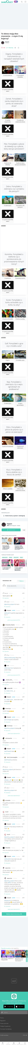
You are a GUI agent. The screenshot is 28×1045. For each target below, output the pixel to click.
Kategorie (14, 1044)
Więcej (25, 1044)
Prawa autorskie (4, 1023)
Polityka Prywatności (5, 1026)
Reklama (6, 1012)
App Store (20, 1006)
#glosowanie (4, 557)
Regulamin (3, 1020)
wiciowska (7, 800)
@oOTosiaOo (7, 751)
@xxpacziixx (7, 900)
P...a (8, 655)
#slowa (10, 557)
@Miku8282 (7, 859)
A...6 (6, 593)
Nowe (3, 1044)
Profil (24, 530)
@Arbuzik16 (7, 613)
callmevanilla (8, 738)
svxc (8, 665)
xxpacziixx (7, 868)
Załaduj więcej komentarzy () (14, 914)
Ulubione (15, 47)
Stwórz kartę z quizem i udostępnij (15, 515)
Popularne (8, 1044)
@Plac (9, 882)
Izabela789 (9, 688)
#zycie (21, 557)
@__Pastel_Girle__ (9, 691)
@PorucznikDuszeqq (9, 657)
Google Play (10, 1006)
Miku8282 (7, 847)
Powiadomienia (19, 1044)
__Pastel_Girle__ (9, 680)
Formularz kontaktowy (5, 1029)
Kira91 (7, 812)
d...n (6, 767)
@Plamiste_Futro (8, 668)
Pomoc (2, 1018)
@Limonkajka (7, 720)
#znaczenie (16, 557)
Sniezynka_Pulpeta (10, 625)
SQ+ (16, 1)
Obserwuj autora (12, 529)
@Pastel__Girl (8, 780)
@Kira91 (6, 826)
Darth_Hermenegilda (12, 757)
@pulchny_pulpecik (9, 604)
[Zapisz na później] (18, 47)
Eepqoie (7, 42)
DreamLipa (8, 708)
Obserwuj (10, 47)
